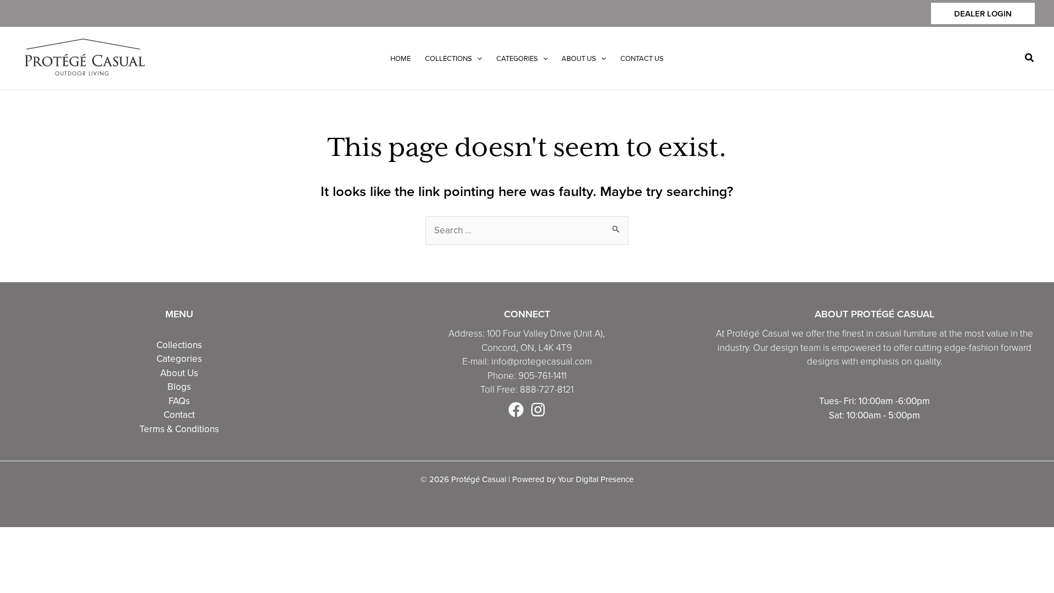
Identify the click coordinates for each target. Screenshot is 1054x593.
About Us (179, 372)
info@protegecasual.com (541, 361)
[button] (983, 13)
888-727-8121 (547, 389)
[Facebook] (516, 409)
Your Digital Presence (595, 479)
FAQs (179, 400)
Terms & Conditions (179, 428)
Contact (179, 414)
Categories (179, 358)
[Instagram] (538, 409)
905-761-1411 (542, 375)
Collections (179, 344)
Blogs (179, 386)
